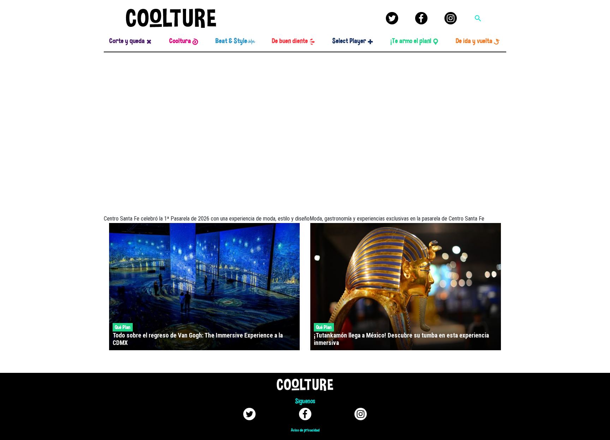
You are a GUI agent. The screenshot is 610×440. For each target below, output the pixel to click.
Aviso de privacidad (305, 430)
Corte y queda (127, 41)
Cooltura (180, 41)
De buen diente (290, 41)
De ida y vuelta (474, 41)
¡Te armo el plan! (410, 41)
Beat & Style (231, 41)
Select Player (349, 41)
